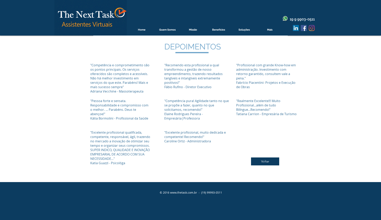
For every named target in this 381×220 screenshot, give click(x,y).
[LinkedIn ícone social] (296, 28)
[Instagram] (312, 28)
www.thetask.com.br (183, 192)
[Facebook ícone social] (304, 28)
